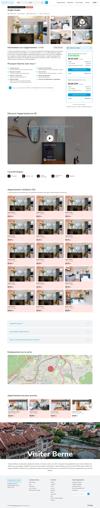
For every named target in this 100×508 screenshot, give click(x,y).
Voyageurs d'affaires (77, 482)
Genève (52, 482)
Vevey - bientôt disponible (57, 498)
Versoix (52, 492)
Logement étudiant (76, 486)
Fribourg (53, 500)
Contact (87, 2)
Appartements (61, 2)
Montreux (53, 490)
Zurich (52, 486)
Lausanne (53, 484)
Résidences (70, 2)
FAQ (30, 484)
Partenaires (31, 486)
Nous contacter (16, 87)
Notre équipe (79, 2)
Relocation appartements (78, 488)
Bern (52, 496)
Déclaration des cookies (34, 490)
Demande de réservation (79, 70)
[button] (51, 369)
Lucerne (52, 488)
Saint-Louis (53, 494)
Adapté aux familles (77, 484)
